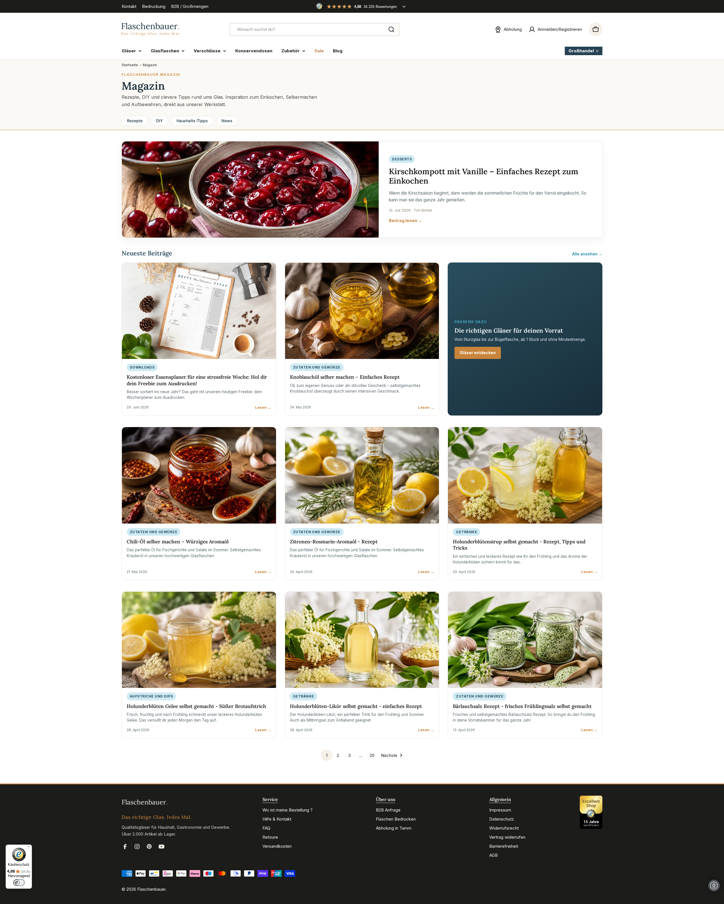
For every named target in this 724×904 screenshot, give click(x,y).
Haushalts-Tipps (192, 120)
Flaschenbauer (151, 889)
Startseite (130, 65)
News (226, 120)
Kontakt (129, 6)
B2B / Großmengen (189, 6)
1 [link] (326, 755)
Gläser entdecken (478, 352)
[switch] (19, 882)
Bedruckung (153, 6)
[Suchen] (391, 29)
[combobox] (314, 29)
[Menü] (28, 848)
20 (372, 755)
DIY (159, 120)
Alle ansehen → (587, 254)
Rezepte (135, 120)
